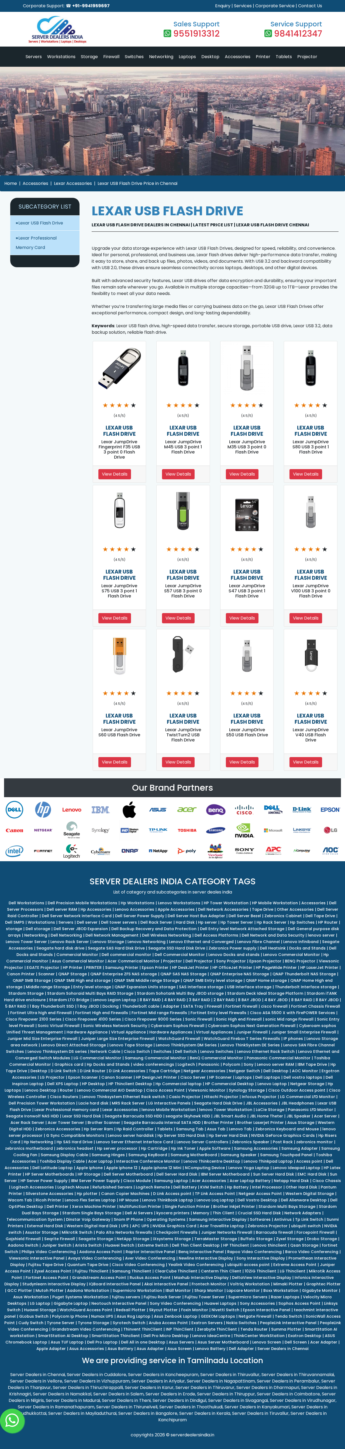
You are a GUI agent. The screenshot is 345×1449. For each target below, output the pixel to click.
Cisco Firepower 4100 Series (93, 1019)
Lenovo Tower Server (26, 941)
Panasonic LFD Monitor (310, 1109)
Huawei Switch (119, 1245)
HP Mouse (129, 1200)
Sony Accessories (257, 1303)
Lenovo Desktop (40, 1090)
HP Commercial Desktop (229, 1083)
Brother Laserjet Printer (260, 1122)
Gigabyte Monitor (320, 1290)
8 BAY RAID (150, 1000)
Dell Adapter (241, 1348)
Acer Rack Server (27, 1122)
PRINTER (94, 967)
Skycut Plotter (163, 1310)
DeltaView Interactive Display (261, 1277)
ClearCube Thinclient (176, 1271)
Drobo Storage (322, 1239)
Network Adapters (302, 1213)
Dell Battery (185, 1187)
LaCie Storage (270, 1109)
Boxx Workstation (280, 1290)
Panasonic (208, 1064)
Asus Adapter (150, 1348)
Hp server (207, 922)
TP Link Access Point (215, 1193)
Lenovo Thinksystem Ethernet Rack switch (123, 1096)
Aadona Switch (23, 1245)
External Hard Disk (45, 1226)
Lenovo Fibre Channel (258, 941)
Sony (248, 1064)
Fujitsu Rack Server (162, 1297)
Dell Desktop (275, 1071)
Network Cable (105, 1051)
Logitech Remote (153, 1187)
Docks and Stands (307, 948)
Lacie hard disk (93, 1103)
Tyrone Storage (93, 1322)
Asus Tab (216, 1129)
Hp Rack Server (272, 922)
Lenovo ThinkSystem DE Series (250, 1045)
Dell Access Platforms (216, 935)
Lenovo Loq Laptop (215, 1200)
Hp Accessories (96, 909)
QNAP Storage (72, 974)
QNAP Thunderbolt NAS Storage (304, 974)
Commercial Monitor (77, 954)
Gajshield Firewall (23, 1239)
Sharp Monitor (208, 1290)
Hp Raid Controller (135, 1129)
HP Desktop (93, 1083)
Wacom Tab (20, 1200)
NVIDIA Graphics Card (174, 1226)
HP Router (328, 922)
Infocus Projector (259, 1096)
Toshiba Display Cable (62, 1161)
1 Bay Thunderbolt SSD (52, 1006)
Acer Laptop (100, 1161)
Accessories (237, 57)
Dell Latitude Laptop (52, 1167)
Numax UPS (102, 1316)
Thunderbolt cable (140, 1006)
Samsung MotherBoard (194, 1155)
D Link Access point (172, 1193)
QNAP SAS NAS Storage (183, 974)
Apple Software (214, 1148)
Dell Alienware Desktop (304, 1200)
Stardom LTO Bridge (69, 1000)
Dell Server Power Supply (139, 916)
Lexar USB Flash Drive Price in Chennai (137, 183)
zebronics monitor (314, 1142)
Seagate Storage (95, 1239)
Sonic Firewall (198, 1019)
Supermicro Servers (247, 1297)
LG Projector (52, 1077)
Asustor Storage (41, 1232)
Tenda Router (254, 1329)
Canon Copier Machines (125, 1193)
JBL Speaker (298, 1116)
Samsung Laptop (171, 1180)
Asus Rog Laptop (133, 1316)
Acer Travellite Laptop (222, 1226)
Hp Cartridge (154, 1148)
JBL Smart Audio (229, 1116)
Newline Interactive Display (206, 1258)
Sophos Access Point (299, 1303)
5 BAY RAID (15, 1006)
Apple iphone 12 (121, 1167)
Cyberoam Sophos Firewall (177, 1025)
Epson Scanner (83, 1077)
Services (243, 6)
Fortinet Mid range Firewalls (159, 1012)
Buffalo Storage (256, 1239)
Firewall (111, 57)
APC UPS (140, 1226)
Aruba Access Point (168, 1322)
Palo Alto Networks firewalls (124, 1232)
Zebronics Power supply (232, 948)
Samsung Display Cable (64, 1155)
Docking (110, 1006)
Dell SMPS (14, 922)
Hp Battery (238, 1187)
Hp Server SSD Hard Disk (181, 1135)
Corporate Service (275, 6)
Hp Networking (38, 1142)
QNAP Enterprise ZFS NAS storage (123, 974)
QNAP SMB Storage (32, 980)
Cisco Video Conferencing (138, 1264)
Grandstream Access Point (99, 1277)
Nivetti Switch (225, 1310)
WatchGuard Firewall (179, 1038)
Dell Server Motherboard (128, 1174)
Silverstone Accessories (49, 1193)
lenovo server (321, 935)
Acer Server (325, 1116)
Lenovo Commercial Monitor (291, 954)
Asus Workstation (31, 1297)
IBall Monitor (178, 1290)
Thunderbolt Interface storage (306, 987)
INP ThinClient (180, 1329)
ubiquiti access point (248, 1264)
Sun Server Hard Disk (273, 1174)
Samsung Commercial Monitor (155, 1058)
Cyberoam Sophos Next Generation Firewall (251, 1025)
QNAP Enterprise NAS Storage (239, 974)
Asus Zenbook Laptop (175, 1316)
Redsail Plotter (131, 1310)
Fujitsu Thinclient (91, 1271)
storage (14, 928)
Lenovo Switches (216, 1051)
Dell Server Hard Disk (176, 1174)
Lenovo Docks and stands (234, 954)
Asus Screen (179, 1348)
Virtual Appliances (214, 1032)
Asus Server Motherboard (223, 1342)
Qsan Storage (304, 1245)
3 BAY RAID (199, 1000)
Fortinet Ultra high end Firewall (41, 1012)
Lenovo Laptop (272, 1083)
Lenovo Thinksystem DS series (57, 1051)
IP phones (293, 1038)
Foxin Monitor (194, 1310)
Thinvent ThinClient (142, 1329)
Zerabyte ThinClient (217, 1329)
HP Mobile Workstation (275, 903)
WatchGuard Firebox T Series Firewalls (242, 1038)
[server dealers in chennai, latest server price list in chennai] (57, 29)
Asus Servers (181, 1342)
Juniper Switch (56, 1245)
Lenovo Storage (108, 941)
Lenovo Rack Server (69, 941)
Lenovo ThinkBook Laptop (167, 1200)
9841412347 (298, 33)
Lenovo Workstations (179, 903)
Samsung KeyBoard (147, 1155)
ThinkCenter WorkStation (259, 1335)
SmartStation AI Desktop (63, 1335)
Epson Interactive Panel (266, 1310)
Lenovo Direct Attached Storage (73, 1045)
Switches (134, 57)
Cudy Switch (30, 1322)
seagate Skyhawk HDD (187, 1116)
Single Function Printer (187, 1206)
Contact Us (310, 6)
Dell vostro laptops (303, 1077)
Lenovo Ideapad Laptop (296, 1167)
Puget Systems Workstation (80, 1297)
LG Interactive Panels (169, 1103)
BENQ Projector (300, 961)
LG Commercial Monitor (97, 1058)
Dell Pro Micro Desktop (166, 1335)
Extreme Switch (153, 1245)
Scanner (46, 974)
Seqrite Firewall (59, 1239)
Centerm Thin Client (221, 1271)
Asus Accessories (86, 1348)
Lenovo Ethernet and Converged (201, 941)
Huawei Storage (40, 1310)
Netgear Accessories (204, 1071)
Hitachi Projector (221, 1096)
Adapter (171, 1006)
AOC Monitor (305, 1071)
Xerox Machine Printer (94, 1206)
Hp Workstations (137, 903)
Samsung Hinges (108, 1155)
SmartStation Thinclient (116, 1335)
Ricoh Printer (48, 1200)
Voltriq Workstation (250, 1284)
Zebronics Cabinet (283, 916)
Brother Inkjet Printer (234, 1206)
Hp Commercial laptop (179, 1083)
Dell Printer (57, 1206)
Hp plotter (87, 1193)
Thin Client (223, 1213)
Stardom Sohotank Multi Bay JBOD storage (180, 993)
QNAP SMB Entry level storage (212, 980)
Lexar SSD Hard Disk (81, 1116)
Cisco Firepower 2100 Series (33, 1019)
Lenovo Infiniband (301, 941)
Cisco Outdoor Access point (296, 1090)
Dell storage (38, 928)
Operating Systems (166, 1219)
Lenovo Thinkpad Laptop (268, 1161)
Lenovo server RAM (275, 1064)
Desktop (210, 57)
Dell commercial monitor (126, 954)
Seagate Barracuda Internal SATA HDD (162, 1122)
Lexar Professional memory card (66, 1109)
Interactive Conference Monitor (148, 1161)
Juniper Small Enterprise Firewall (303, 1032)
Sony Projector (231, 961)
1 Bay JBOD (88, 1006)
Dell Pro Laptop (102, 1342)
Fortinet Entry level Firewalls (218, 1012)
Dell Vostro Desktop (257, 1200)
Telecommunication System (34, 1219)
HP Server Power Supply (43, 1180)
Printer (263, 57)
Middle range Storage (48, 987)
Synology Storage (247, 1090)
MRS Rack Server (128, 1103)
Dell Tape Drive (320, 916)
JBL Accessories (262, 1103)
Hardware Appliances (170, 1032)
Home (10, 183)
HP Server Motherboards (49, 1174)
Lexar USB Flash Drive (40, 223)
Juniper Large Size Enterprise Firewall (118, 1038)
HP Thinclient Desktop (130, 1083)
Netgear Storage (307, 1083)
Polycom (231, 1064)
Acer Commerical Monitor (134, 961)
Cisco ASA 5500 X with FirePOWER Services (292, 1012)
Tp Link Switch (309, 1219)
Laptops (187, 57)
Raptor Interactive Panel (150, 1251)
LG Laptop (40, 1303)
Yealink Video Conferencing (196, 1264)
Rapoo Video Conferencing (254, 1251)
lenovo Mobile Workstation (169, 1109)
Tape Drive (262, 909)
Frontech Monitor (209, 1284)
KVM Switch (211, 1187)
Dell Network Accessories (223, 909)
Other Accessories (295, 909)
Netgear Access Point (260, 1193)
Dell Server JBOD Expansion (81, 928)
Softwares (260, 1219)
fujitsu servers (126, 1297)
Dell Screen (296, 1342)
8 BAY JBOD (249, 1000)
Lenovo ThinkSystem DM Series (186, 1045)
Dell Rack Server (156, 922)
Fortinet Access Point (47, 1277)
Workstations (61, 57)
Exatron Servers (207, 1322)
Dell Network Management (112, 935)
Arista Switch (88, 1245)
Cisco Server (193, 1077)
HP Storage (89, 1174)
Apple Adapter (51, 1348)
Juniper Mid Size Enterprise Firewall (42, 1038)
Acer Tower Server (66, 1122)
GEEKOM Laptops (218, 1316)
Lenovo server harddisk (131, 1135)
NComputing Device (205, 1167)
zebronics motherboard (29, 1148)
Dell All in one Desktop (143, 1342)
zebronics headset (75, 1148)
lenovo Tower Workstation (225, 1109)
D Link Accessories (127, 1071)
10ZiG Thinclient (260, 1271)
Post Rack (283, 1142)
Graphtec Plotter (323, 1284)
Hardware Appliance (87, 1032)
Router (66, 1090)
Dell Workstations (26, 903)
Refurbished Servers (112, 1187)
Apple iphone (89, 1167)
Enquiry (222, 6)
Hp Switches (302, 922)
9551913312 (196, 33)
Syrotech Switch (129, 1322)
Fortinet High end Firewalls (101, 1012)
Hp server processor (117, 1148)
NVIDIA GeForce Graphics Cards (283, 1135)
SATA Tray (193, 1006)
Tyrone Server (60, 1322)
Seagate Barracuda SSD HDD (133, 1116)
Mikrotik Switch (77, 1232)
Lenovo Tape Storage (130, 1045)
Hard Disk (185, 922)
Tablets (284, 57)
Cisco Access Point (165, 1090)
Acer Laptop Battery (250, 1180)
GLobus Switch (34, 1316)
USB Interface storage (249, 987)
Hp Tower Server (236, 922)
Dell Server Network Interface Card (77, 916)
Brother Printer (219, 1122)
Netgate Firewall (255, 1316)
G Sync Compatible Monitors (75, 1135)
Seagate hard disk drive (60, 948)
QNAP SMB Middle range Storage (147, 980)
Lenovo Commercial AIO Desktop (110, 1090)
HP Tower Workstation (226, 903)
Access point (309, 1161)
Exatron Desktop (304, 1335)
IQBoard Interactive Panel (115, 1284)
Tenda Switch (288, 1316)
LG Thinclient (292, 1271)
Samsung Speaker (238, 1155)
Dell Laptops (267, 1077)
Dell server (87, 922)
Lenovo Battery (210, 1348)
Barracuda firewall (274, 1232)
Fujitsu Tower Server (205, 1297)
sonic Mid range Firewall (289, 1019)
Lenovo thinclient (270, 1245)
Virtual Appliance (128, 1032)
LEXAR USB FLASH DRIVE (119, 431)
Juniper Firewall (252, 1032)
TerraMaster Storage (215, 1239)
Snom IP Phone (128, 1219)
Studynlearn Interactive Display (53, 1284)
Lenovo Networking (146, 941)
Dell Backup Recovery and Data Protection (153, 928)
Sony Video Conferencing (175, 1303)
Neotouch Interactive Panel (118, 1303)
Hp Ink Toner (183, 1148)
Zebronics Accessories (57, 1129)
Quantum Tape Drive (87, 1264)
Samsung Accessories (256, 1148)
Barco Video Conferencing (311, 1251)
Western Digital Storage (309, 1193)
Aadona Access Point (100, 1251)
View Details (114, 474)
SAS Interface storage (201, 987)
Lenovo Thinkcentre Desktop (212, 1161)
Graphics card (68, 1064)
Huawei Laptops (220, 1303)
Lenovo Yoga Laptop (248, 1167)
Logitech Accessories (32, 1187)
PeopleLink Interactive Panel (288, 1322)
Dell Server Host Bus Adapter (196, 916)
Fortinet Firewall (241, 1006)
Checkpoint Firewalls (177, 1232)
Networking (161, 57)
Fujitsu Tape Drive (46, 1264)
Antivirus (283, 1219)
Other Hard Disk (301, 1187)
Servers (34, 57)
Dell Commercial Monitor (180, 954)
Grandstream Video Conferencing (85, 1329)
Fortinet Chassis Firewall (315, 1006)
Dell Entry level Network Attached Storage (242, 928)
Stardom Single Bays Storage (91, 1213)
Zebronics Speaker (250, 1142)
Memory (201, 1213)
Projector (307, 57)
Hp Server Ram (98, 1129)
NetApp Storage (133, 1239)
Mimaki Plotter (288, 1284)
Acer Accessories (209, 1180)
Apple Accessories (176, 909)
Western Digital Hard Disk (92, 1226)
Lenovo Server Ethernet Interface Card (134, 1142)
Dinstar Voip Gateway (88, 1219)
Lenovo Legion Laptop (114, 1000)
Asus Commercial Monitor (78, 961)
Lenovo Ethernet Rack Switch (266, 1051)
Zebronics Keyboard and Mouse (287, 1129)
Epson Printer (155, 967)
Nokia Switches (241, 1322)
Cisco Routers (64, 1096)
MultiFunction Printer (140, 1206)
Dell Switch (186, 1051)
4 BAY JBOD (276, 1000)
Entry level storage (92, 987)
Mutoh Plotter (50, 1290)
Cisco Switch (137, 1051)
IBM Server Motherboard (225, 1174)
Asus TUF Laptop (67, 1342)
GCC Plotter (19, 1290)
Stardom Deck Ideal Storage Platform (265, 993)
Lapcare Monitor (243, 1290)
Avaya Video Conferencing (95, 1258)
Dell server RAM (62, 909)
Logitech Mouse (73, 1187)
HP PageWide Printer (276, 967)
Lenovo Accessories (134, 909)
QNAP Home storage (266, 980)
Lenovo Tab (240, 1129)
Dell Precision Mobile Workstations (82, 903)
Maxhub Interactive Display (201, 1277)
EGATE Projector (43, 967)
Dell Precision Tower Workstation (42, 1103)
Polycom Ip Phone (70, 1316)
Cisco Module (137, 1180)
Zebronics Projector (268, 1226)
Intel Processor (267, 1187)
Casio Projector (185, 1096)
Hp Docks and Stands (108, 1064)
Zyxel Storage (289, 1239)
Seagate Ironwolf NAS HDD (32, 1116)
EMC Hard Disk (312, 1174)
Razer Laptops (285, 1297)
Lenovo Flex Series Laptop (90, 1200)
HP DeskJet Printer (190, 967)
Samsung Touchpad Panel (286, 1155)
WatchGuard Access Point (86, 1310)
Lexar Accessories (73, 183)
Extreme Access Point (294, 1264)
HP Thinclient (236, 1245)
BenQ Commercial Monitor (216, 1058)
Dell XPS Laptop (62, 1083)
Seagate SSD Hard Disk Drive (176, 948)
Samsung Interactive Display (217, 1219)
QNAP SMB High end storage (82, 980)
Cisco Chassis (326, 1180)
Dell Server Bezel (245, 916)
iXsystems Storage (172, 1239)
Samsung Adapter (299, 1148)
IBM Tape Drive (312, 1064)
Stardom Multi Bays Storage (286, 1206)
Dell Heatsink (273, 948)
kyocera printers (172, 1213)
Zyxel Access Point (52, 1271)
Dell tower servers (119, 922)
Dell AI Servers (139, 1213)
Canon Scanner (116, 1077)
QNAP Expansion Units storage (145, 987)
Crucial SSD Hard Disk (259, 1213)
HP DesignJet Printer (156, 1077)
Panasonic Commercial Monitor (278, 1058)
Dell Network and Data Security (273, 935)
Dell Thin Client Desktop (196, 1245)
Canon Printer (21, 974)
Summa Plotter (286, 1329)
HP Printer (72, 967)
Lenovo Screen (266, 1342)
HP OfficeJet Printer (232, 967)
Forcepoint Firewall (315, 1232)
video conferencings (153, 1064)
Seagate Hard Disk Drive (218, 1103)
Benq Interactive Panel (201, 1251)
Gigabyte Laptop (71, 1303)
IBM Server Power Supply (95, 1180)
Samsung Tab (189, 1129)
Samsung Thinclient (131, 1271)
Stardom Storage (26, 993)
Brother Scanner (104, 1122)
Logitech (186, 1064)
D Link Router (92, 1071)
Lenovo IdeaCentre (211, 1335)
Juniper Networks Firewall (226, 1232)
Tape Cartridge (164, 1071)
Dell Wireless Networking (166, 935)
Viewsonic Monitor (206, 1090)
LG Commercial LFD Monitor (307, 1096)
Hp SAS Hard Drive (74, 1142)
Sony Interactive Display (260, 1258)
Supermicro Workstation (137, 1290)
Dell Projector (199, 961)
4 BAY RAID (174, 1000)
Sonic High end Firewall (239, 1019)
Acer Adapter (323, 1342)
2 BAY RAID (223, 1000)
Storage (89, 57)
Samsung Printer (121, 967)
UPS (125, 1226)
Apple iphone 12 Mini (161, 1167)
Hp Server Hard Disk (228, 1135)
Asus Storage (300, 1122)
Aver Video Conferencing (150, 1258)
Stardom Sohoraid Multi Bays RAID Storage (90, 993)
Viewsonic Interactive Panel (36, 1258)
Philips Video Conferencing (49, 1251)
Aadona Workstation (88, 1290)
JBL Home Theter (266, 1116)
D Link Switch (63, 1071)
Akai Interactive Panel (166, 1284)
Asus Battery (120, 1348)
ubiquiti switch (306, 1226)
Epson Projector (265, 961)
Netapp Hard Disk (291, 1180)
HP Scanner (220, 1077)
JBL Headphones (297, 1103)
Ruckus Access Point (150, 1277)
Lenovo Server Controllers (202, 1142)
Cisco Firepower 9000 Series (153, 1019)
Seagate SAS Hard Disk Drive (116, 948)
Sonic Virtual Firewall (59, 1025)
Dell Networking (66, 935)
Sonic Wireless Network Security (115, 1025)
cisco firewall (274, 1006)
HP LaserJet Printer (319, 967)
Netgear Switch (244, 1071)
